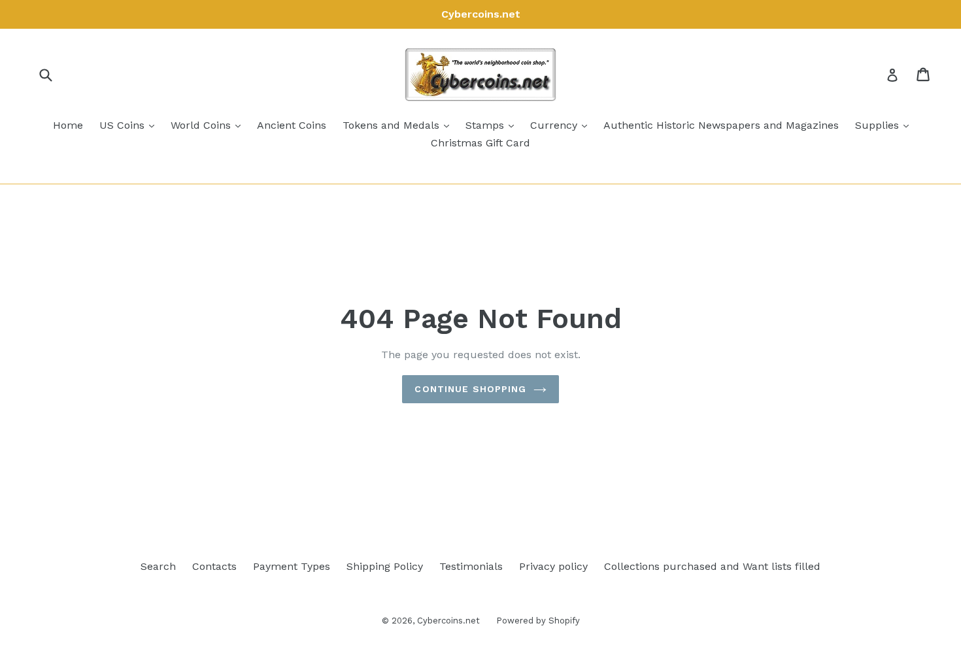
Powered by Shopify (538, 620)
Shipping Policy (384, 566)
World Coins (209, 124)
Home (68, 125)
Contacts (214, 566)
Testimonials (471, 566)
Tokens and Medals (399, 124)
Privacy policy (553, 566)
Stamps (492, 124)
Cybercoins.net (448, 620)
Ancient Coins (291, 125)
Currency (562, 124)
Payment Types (291, 566)
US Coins (130, 124)
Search (158, 566)
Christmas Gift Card (480, 143)
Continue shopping (470, 389)
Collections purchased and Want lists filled (712, 566)
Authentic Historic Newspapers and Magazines (721, 125)
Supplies (885, 124)
